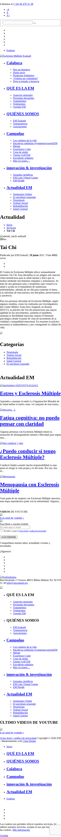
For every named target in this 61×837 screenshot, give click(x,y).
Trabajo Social (20, 203)
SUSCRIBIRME (8, 537)
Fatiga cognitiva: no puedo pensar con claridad (30, 421)
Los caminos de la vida (25, 140)
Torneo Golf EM (21, 155)
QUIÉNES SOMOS (23, 114)
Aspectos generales (23, 95)
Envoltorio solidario (23, 158)
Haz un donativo (21, 69)
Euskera (11, 50)
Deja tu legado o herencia (26, 81)
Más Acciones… (21, 161)
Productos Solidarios (23, 75)
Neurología (19, 200)
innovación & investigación (29, 168)
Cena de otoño (20, 152)
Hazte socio (19, 72)
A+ (8, 15)
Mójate (16, 146)
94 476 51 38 (23, 4)
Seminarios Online (22, 194)
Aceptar (4, 835)
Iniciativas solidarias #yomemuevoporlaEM (35, 143)
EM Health (18, 180)
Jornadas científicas (23, 174)
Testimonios (19, 104)
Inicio (9, 224)
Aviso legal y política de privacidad (32, 531)
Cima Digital (29, 741)
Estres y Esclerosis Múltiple (30, 393)
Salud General (20, 209)
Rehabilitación (20, 206)
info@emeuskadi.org (17, 583)
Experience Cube (22, 149)
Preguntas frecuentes (23, 98)
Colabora (14, 63)
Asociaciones (20, 126)
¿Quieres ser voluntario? (25, 78)
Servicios (11, 227)
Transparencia (20, 123)
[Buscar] (34, 23)
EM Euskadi (19, 120)
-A (8, 9)
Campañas (15, 133)
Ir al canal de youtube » (12, 517)
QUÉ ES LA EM (20, 88)
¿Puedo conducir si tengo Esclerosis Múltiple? (28, 454)
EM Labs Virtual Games (25, 177)
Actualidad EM (19, 187)
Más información (21, 830)
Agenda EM (19, 106)
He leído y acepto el (24, 531)
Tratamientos (19, 101)
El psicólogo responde (24, 197)
